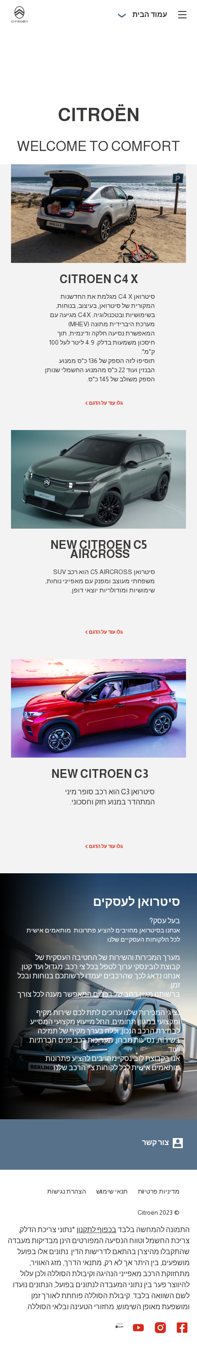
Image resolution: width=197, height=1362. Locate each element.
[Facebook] (182, 1327)
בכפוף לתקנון (96, 1230)
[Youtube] (138, 1327)
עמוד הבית (149, 14)
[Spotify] (116, 1332)
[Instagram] (160, 1327)
